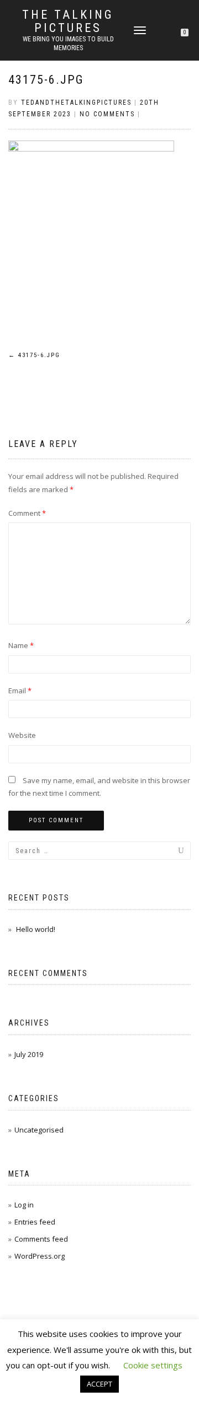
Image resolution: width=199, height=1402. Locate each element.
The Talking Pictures (68, 21)
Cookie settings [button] (152, 1365)
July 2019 (28, 1054)
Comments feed (41, 1239)
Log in (24, 1205)
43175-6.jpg (46, 80)
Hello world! (35, 929)
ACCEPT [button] (99, 1384)
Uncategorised (39, 1130)
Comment (27, 513)
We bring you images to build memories (68, 43)
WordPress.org (39, 1256)
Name (21, 645)
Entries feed (34, 1222)
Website (22, 735)
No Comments (107, 114)
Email (20, 690)
